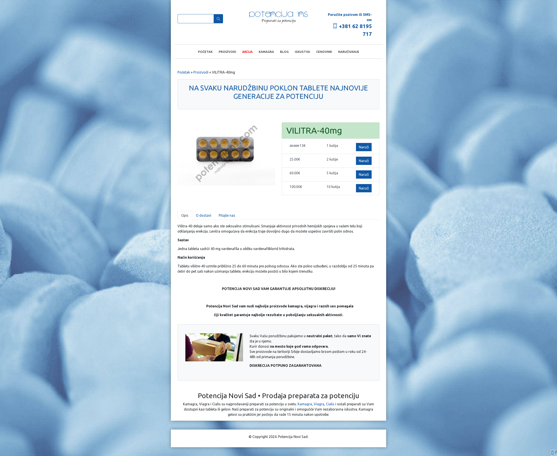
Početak (205, 52)
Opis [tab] (184, 215)
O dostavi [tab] (203, 215)
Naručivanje (348, 52)
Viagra (319, 404)
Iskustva (302, 52)
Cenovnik (324, 52)
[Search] (218, 18)
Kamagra (266, 52)
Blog (284, 52)
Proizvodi (227, 52)
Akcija (247, 52)
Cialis (330, 404)
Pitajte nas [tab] (227, 215)
